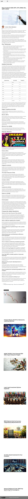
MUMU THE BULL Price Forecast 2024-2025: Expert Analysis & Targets (13, 354)
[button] (7, 1)
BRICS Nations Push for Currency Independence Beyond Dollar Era (12, 421)
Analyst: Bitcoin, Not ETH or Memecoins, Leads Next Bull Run (14, 320)
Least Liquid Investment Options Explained (12, 388)
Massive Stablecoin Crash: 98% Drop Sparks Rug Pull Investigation (13, 489)
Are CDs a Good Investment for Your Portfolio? (13, 455)
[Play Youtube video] (14, 140)
